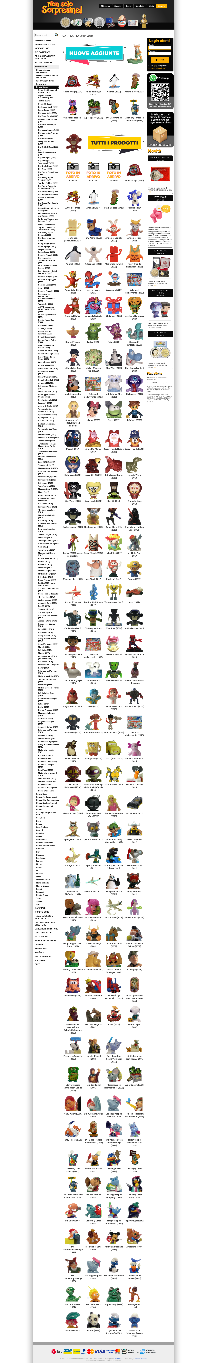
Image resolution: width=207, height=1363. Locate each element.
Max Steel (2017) (45, 568)
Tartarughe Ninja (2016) (48, 541)
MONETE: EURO (42, 912)
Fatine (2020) (43, 704)
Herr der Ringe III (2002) (48, 291)
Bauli (38, 821)
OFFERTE (39, 945)
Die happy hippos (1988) (48, 130)
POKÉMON (39, 952)
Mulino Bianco (42, 886)
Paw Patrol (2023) (45, 770)
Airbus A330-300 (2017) (48, 558)
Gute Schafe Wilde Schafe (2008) (46, 346)
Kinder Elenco (42, 84)
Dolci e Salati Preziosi (45, 846)
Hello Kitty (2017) (45, 577)
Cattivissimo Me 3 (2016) (48, 544)
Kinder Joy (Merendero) (46, 797)
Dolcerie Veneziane (44, 843)
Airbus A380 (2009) (46, 365)
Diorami (39, 809)
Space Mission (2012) (47, 415)
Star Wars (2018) (45, 612)
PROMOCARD (41, 949)
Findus (39, 864)
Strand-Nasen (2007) (46, 337)
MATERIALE (40, 908)
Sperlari (39, 901)
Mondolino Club (43, 880)
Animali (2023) (44, 785)
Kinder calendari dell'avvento (43, 71)
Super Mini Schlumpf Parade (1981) (47, 91)
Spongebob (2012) (46, 418)
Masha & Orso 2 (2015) (48, 468)
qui (155, 66)
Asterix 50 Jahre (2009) (48, 351)
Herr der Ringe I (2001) (48, 255)
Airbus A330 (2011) (46, 383)
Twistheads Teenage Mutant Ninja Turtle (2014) (47, 446)
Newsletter (140, 6)
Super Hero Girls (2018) (48, 594)
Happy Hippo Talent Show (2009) (46, 358)
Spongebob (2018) (46, 609)
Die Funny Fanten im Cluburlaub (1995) (47, 187)
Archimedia (119, 1359)
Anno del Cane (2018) (47, 603)
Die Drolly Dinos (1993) (48, 166)
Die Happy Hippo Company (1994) (45, 179)
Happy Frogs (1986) (46, 110)
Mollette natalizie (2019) (48, 676)
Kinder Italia (41, 794)
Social (128, 6)
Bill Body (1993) (45, 169)
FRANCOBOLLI (41, 937)
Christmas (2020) (45, 718)
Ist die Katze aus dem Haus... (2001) (47, 267)
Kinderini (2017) (45, 565)
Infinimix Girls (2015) (47, 480)
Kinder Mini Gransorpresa (47, 800)
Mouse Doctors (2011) (47, 391)
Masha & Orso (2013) (47, 435)
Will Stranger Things (45, 81)
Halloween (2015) (45, 483)
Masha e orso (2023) (46, 781)
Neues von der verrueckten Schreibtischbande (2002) (46, 297)
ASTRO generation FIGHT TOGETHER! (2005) (46, 309)
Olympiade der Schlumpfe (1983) (45, 96)
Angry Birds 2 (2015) (47, 495)
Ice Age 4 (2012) (45, 403)
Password (152, 51)
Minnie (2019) (44, 653)
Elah (38, 852)
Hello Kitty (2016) (45, 521)
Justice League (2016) (47, 534)
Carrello (161, 6)
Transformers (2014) (46, 441)
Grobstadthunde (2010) (48, 368)
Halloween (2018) (45, 632)
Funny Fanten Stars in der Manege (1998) (47, 215)
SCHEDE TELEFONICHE (45, 941)
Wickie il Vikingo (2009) (48, 354)
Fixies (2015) (43, 492)
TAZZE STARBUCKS (43, 63)
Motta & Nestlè (42, 883)
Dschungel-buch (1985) (48, 107)
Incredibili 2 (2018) (46, 629)
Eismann (40, 849)
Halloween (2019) (45, 662)
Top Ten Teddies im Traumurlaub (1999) (46, 228)
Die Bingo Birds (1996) (48, 194)
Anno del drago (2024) (47, 788)
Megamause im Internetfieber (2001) (46, 251)
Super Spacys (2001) (47, 247)
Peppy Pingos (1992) (47, 158)
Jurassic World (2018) (47, 621)
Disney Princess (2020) (48, 710)
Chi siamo (105, 6)
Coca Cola (40, 818)
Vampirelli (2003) (45, 304)
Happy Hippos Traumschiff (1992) (46, 162)
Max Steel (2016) (45, 538)
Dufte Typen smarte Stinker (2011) (46, 396)
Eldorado (40, 855)
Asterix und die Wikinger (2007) (45, 333)
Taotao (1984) (44, 101)
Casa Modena (42, 827)
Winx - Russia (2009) (47, 362)
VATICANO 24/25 (42, 48)
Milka (38, 877)
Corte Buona (41, 839)
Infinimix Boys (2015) (47, 477)
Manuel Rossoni (140, 1359)
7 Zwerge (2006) (45, 328)
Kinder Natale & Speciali (46, 803)
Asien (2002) (43, 288)
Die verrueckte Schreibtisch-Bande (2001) (46, 260)
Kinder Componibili (44, 806)
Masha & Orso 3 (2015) (48, 489)
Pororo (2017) (44, 561)
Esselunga (40, 858)
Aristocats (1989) (45, 138)
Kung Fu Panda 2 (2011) (48, 380)
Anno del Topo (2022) (47, 762)
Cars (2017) (43, 547)
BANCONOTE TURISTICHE (46, 929)
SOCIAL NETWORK (43, 956)
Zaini (38, 904)
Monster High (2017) (46, 571)
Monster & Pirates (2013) (48, 438)
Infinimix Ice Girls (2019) (48, 665)
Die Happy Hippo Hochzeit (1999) (45, 234)
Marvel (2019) (44, 647)
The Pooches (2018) (46, 597)
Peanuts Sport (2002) (47, 285)
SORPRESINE (41, 67)
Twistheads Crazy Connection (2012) (46, 410)
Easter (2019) (43, 668)
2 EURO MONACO (42, 52)
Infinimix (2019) (45, 650)
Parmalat (40, 892)
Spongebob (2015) (46, 465)
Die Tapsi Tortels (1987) (48, 116)
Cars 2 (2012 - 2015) (46, 462)
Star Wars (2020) (45, 685)
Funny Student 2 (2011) (48, 377)
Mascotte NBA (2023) (47, 778)
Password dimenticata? (157, 68)
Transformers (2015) (46, 486)
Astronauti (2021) (45, 755)
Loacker (39, 874)
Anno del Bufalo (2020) (48, 727)
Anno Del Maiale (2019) (48, 644)
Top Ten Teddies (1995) (48, 183)
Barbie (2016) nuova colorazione (46, 499)
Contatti (117, 6)
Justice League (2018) (47, 600)
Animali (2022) (44, 758)
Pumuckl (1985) (45, 104)
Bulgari (39, 824)
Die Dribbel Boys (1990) (48, 147)
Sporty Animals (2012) (47, 400)
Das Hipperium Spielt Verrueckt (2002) (47, 272)
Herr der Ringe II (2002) (48, 276)
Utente (151, 45)
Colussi (39, 830)
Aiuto (151, 6)
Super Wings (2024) (46, 791)
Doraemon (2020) (45, 735)
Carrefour (40, 833)
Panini (39, 889)
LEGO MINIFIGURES (44, 933)
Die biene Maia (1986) (47, 113)
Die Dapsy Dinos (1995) (48, 191)
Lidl (38, 870)
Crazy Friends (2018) (47, 635)
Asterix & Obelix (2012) (48, 406)
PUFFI (37, 964)
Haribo (39, 867)
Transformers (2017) (46, 550)
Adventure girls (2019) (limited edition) (47, 657)
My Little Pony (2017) (47, 574)
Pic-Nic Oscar (42, 895)
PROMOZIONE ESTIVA (45, 44)
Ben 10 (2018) (44, 606)
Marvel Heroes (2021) (47, 738)
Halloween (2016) (45, 504)
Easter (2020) (43, 707)
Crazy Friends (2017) (47, 580)
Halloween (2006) (45, 325)
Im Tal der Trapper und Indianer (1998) (48, 220)
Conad (39, 836)
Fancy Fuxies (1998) (46, 224)
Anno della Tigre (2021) (48, 742)
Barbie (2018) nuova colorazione (46, 584)
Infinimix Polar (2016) (47, 507)
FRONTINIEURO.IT (43, 40)
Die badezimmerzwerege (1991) (47, 152)
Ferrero (39, 861)
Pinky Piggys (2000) (46, 243)
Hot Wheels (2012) (46, 421)
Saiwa (38, 898)
